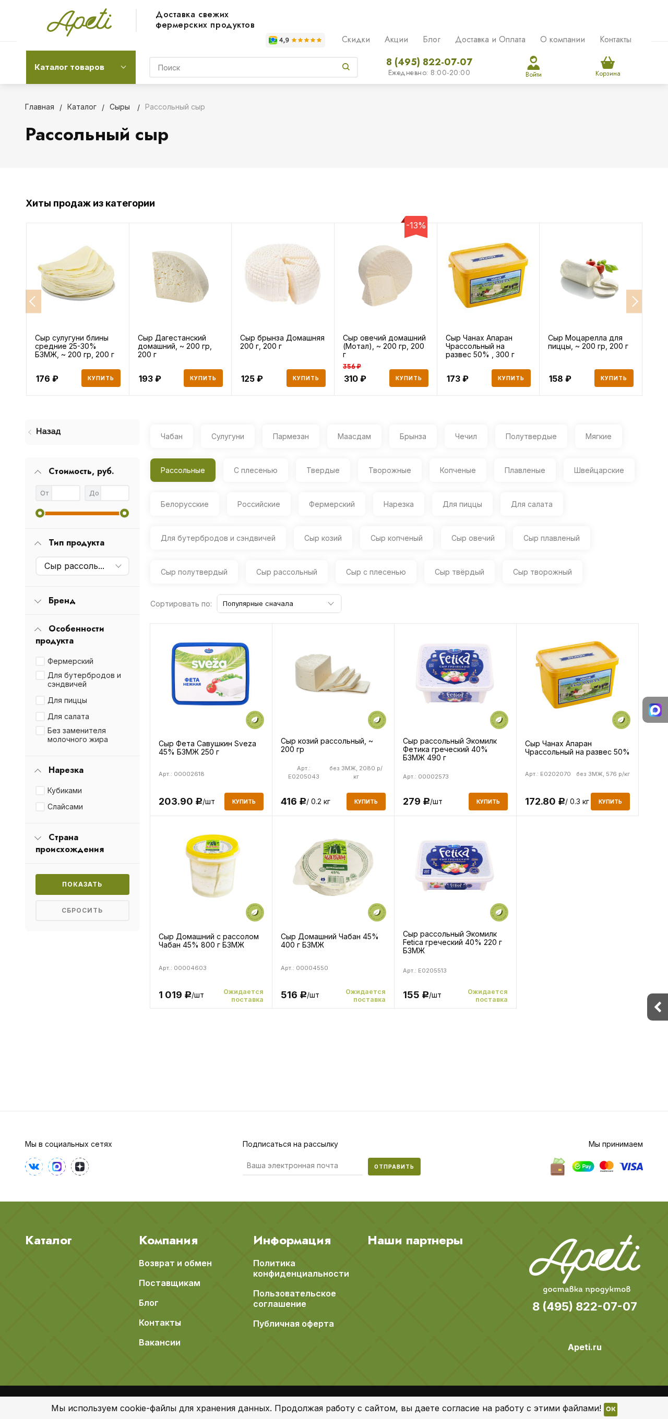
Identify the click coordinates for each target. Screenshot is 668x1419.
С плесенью (256, 470)
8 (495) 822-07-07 (429, 62)
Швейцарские (599, 470)
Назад (48, 432)
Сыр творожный (542, 571)
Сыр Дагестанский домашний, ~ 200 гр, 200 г (175, 346)
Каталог (48, 1240)
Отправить (394, 1166)
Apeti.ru (585, 1347)
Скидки (356, 39)
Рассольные (183, 470)
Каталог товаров (69, 67)
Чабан (172, 436)
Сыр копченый (397, 537)
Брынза (413, 436)
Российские (258, 504)
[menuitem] (82, 432)
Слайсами (65, 806)
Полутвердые (531, 436)
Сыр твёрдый (459, 571)
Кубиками (64, 790)
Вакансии (160, 1342)
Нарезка (399, 504)
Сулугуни (227, 436)
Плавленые (525, 470)
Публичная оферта (293, 1323)
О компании (562, 39)
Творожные (389, 470)
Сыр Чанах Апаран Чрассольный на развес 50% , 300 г (480, 346)
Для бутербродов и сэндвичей (84, 679)
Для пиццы (67, 700)
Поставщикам (169, 1283)
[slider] (39, 513)
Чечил (466, 436)
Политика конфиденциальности (301, 1268)
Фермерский (70, 661)
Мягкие (599, 436)
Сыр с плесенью (376, 571)
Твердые (323, 470)
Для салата (68, 716)
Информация (292, 1240)
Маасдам (354, 436)
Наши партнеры (415, 1240)
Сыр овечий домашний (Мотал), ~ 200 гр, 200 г (384, 346)
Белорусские (185, 504)
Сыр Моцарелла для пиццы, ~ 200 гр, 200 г (588, 342)
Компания (168, 1240)
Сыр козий (323, 537)
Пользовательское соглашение (294, 1298)
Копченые (458, 470)
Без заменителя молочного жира (77, 735)
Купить (101, 378)
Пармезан (291, 436)
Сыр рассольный (286, 571)
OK (610, 1409)
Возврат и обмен (175, 1263)
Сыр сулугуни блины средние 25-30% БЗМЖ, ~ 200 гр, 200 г (74, 346)
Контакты (615, 39)
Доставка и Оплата (490, 39)
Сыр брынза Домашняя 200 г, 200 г (282, 342)
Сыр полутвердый (194, 571)
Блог (431, 39)
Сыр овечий (473, 537)
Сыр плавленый (551, 537)
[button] (33, 301)
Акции (396, 39)
